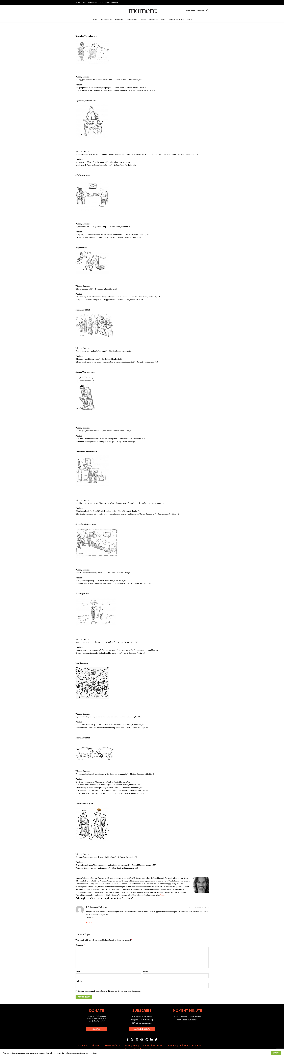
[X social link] (132, 1039)
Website (79, 981)
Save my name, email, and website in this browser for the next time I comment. (109, 991)
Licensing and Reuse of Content (185, 1045)
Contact (82, 1045)
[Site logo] (142, 10)
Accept (275, 1053)
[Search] (207, 10)
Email (146, 971)
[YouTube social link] (141, 1039)
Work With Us (113, 1045)
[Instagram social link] (137, 1039)
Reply (89, 922)
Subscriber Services (153, 1045)
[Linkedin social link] (151, 1039)
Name (79, 971)
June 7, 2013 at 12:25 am (199, 907)
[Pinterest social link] (146, 1039)
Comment (80, 945)
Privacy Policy (131, 1045)
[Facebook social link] (128, 1039)
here (162, 895)
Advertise (96, 1045)
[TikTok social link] (156, 1039)
